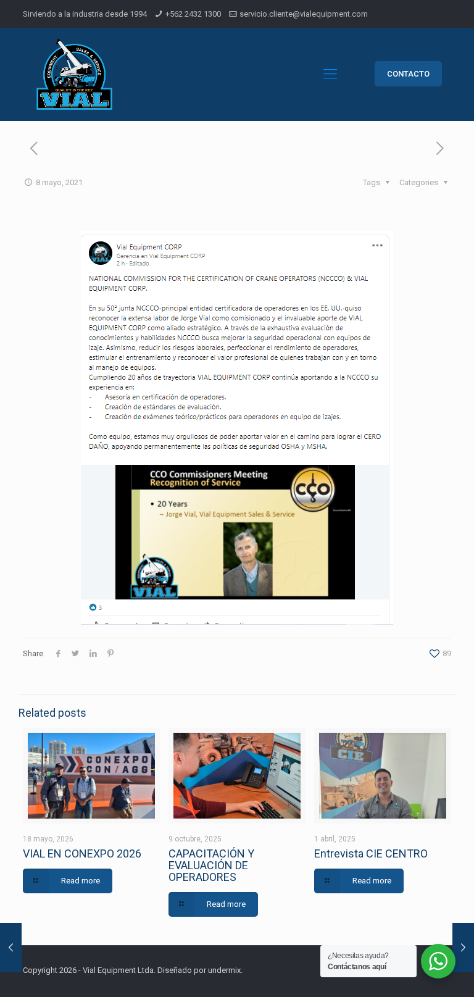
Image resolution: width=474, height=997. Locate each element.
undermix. (225, 970)
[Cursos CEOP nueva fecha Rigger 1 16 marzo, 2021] (11, 947)
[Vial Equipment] (74, 74)
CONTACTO (408, 73)
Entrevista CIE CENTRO (371, 853)
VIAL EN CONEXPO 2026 (82, 853)
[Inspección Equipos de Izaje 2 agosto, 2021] (463, 947)
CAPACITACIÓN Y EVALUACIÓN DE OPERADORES (211, 865)
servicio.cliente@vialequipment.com (303, 14)
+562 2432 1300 (193, 14)
